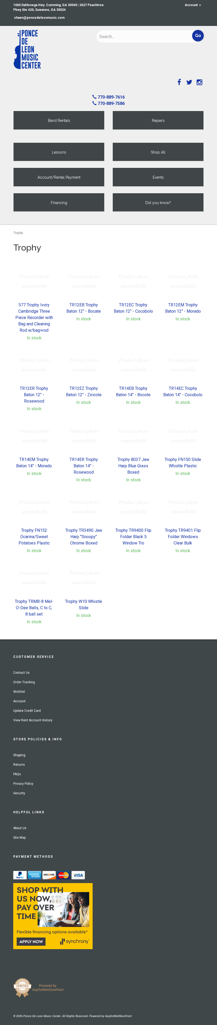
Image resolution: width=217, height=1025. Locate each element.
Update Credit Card (27, 711)
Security (19, 793)
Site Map (19, 837)
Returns (19, 765)
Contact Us (21, 673)
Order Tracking (24, 682)
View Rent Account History (32, 720)
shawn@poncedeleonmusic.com (39, 18)
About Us (19, 828)
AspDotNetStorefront (118, 1016)
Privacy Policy (23, 784)
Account (191, 5)
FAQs (17, 774)
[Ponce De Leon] (50, 50)
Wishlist (19, 692)
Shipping (19, 755)
